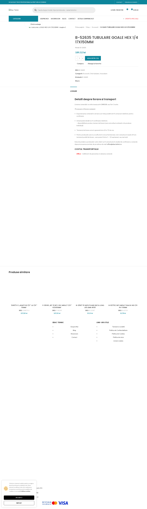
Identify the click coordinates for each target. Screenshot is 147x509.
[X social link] (85, 80)
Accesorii (95, 27)
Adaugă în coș (93, 58)
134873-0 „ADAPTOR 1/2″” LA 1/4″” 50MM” (24, 306)
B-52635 (85, 77)
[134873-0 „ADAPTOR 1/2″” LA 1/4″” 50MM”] (24, 289)
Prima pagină (79, 27)
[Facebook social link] (107, 2)
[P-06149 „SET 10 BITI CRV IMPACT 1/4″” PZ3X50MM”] (57, 289)
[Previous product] (76, 32)
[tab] (73, 90)
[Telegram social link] (97, 80)
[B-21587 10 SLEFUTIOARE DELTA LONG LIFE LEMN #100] (90, 289)
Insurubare (103, 73)
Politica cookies (25, 491)
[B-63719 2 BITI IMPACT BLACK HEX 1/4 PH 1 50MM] (123, 289)
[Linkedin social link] (93, 80)
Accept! (19, 497)
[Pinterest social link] (89, 80)
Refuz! (19, 503)
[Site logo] (14, 10)
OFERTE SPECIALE (131, 19)
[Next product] (81, 32)
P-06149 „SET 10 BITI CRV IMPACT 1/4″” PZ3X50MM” (57, 306)
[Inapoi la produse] (79, 32)
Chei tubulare (94, 73)
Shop (88, 27)
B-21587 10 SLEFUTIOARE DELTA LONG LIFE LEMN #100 (90, 306)
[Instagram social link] (111, 2)
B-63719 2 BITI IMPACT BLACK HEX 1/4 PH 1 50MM (123, 306)
